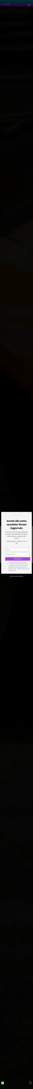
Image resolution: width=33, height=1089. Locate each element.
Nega (16, 555)
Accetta (16, 551)
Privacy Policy (5, 547)
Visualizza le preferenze (16, 560)
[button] (30, 529)
